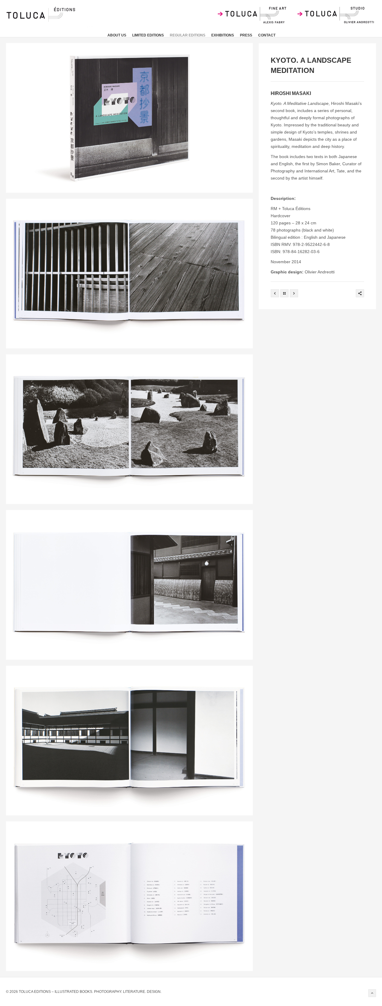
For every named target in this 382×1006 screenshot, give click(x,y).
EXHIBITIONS (222, 35)
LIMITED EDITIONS (148, 35)
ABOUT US (116, 35)
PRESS (246, 35)
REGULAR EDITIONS (187, 35)
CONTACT (266, 35)
